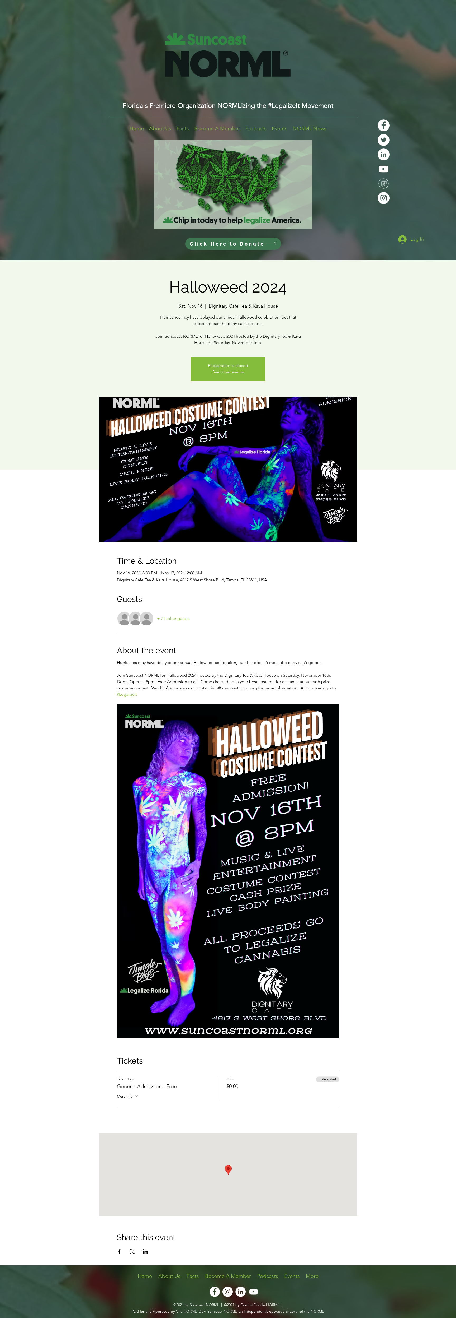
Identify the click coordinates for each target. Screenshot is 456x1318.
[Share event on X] (132, 1251)
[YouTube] (384, 169)
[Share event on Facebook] (119, 1251)
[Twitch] (384, 183)
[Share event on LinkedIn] (145, 1251)
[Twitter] (384, 140)
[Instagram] (384, 198)
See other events (228, 371)
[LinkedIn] (384, 154)
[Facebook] (384, 125)
